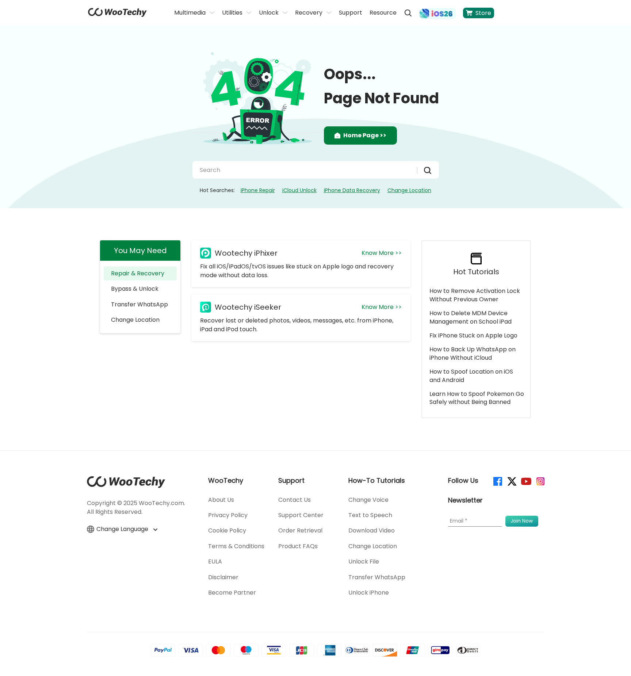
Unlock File (363, 561)
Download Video (371, 530)
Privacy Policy (228, 515)
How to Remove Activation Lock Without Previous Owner (474, 295)
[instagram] (539, 480)
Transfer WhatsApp (139, 304)
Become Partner (232, 592)
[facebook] (497, 480)
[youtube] (525, 480)
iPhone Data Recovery (352, 190)
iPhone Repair (258, 190)
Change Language (123, 529)
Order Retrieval (300, 530)
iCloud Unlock (299, 190)
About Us (221, 500)
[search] (408, 13)
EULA (215, 561)
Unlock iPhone (368, 592)
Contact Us (294, 500)
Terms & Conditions (236, 546)
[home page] (117, 15)
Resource (383, 12)
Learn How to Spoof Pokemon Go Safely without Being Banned (476, 398)
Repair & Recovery (137, 273)
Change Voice (368, 500)
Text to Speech (370, 515)
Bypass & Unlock (134, 288)
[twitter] (511, 480)
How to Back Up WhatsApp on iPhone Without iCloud (472, 353)
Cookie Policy (227, 530)
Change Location (409, 190)
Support (350, 12)
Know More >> (382, 253)
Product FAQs (298, 546)
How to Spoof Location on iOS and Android (471, 375)
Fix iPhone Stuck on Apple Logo (473, 335)
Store (483, 13)
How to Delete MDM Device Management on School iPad (470, 317)
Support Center (301, 515)
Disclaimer (223, 577)
